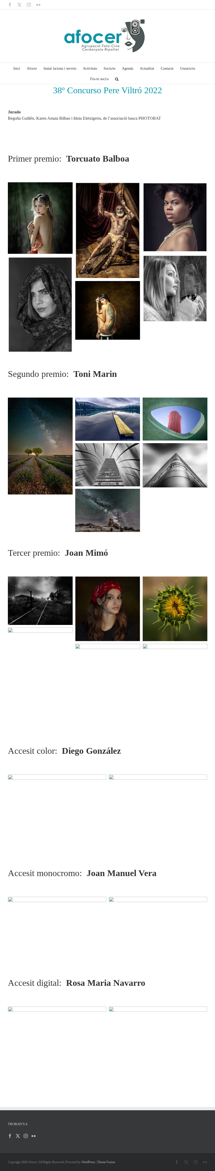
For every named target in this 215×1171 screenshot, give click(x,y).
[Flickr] (33, 1136)
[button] (117, 78)
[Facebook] (10, 1136)
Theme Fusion (106, 1162)
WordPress (88, 1162)
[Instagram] (26, 1136)
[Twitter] (18, 1136)
